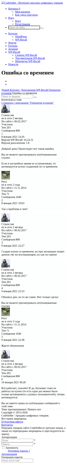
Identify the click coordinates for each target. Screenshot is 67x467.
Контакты (7, 424)
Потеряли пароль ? (19, 450)
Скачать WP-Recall (26, 55)
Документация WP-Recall (30, 58)
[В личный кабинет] (5, 112)
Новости (13, 64)
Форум (12, 42)
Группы (12, 45)
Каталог (13, 33)
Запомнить (11, 447)
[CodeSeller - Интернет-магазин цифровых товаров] (32, 2)
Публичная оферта (12, 421)
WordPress (21, 36)
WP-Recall (21, 39)
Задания (13, 48)
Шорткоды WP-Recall (27, 61)
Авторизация (9, 454)
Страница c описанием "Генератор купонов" (27, 102)
